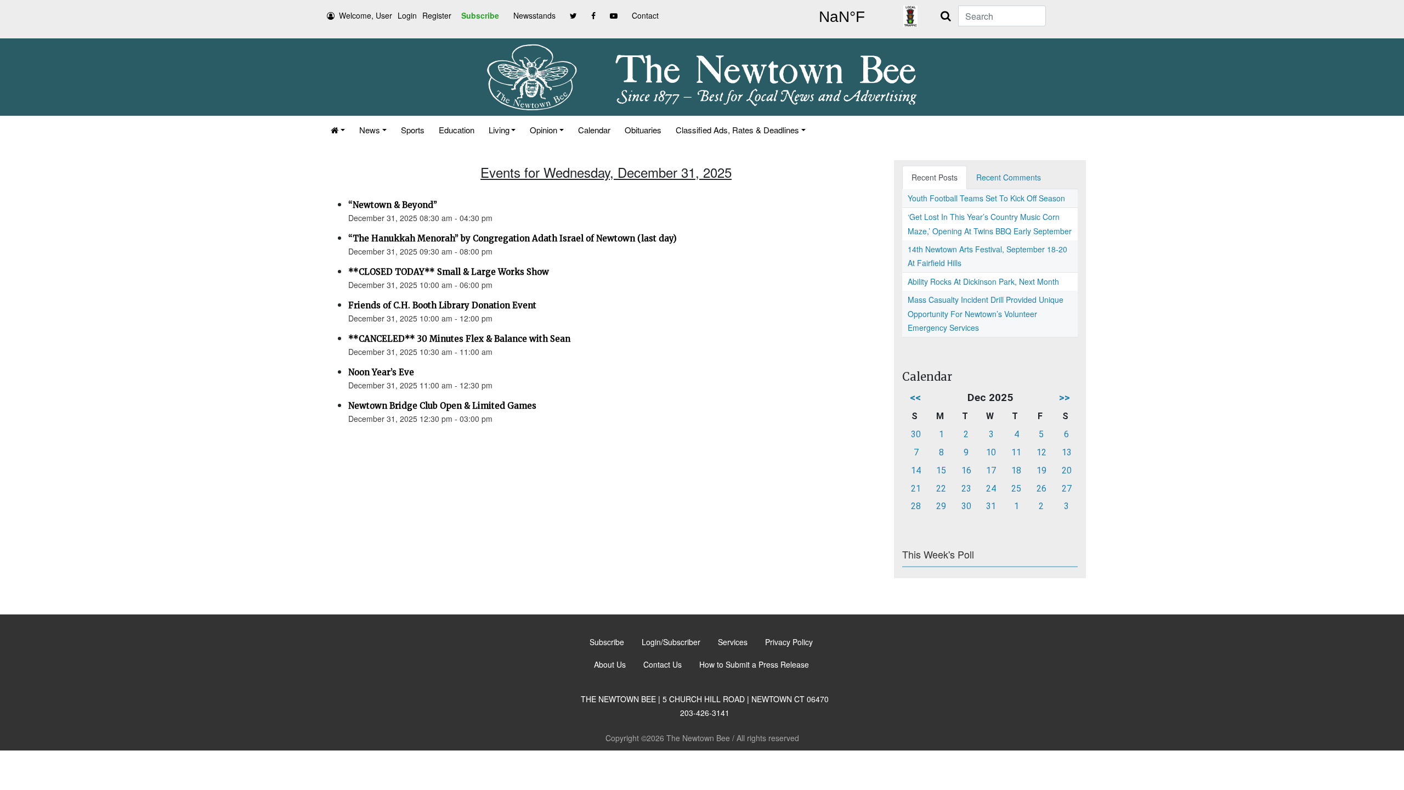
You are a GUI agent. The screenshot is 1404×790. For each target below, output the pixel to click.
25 (1016, 488)
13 (1067, 452)
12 (1041, 452)
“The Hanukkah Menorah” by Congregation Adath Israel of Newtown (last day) (512, 238)
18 (1016, 470)
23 (966, 488)
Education (456, 130)
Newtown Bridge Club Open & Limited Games (442, 405)
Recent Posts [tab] (935, 177)
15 (941, 470)
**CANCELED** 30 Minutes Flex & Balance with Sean (459, 339)
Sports (412, 130)
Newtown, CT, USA (842, 17)
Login (407, 15)
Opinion (543, 130)
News (369, 130)
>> (1064, 397)
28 (916, 506)
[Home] (337, 130)
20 (1067, 470)
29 (941, 506)
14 (916, 470)
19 (1041, 470)
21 (916, 488)
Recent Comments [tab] (1008, 177)
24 (991, 488)
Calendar (594, 130)
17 (991, 470)
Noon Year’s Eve (381, 372)
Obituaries (643, 130)
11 (1016, 452)
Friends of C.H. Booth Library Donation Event (442, 305)
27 (1067, 488)
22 (941, 488)
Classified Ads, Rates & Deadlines (737, 130)
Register (436, 15)
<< (915, 397)
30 (916, 434)
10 (991, 452)
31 (991, 506)
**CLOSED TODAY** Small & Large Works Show (448, 272)
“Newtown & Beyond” (392, 205)
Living (499, 130)
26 (1041, 488)
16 (966, 470)
